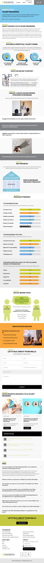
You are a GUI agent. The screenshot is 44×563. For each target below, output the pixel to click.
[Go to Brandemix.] (3, 19)
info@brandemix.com (28, 545)
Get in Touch (22, 523)
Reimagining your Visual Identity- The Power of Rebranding (9, 420)
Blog (3, 543)
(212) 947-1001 (27, 543)
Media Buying (26, 533)
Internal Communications (7, 535)
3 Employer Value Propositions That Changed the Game (18, 455)
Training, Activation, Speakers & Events (10, 537)
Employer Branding (6, 531)
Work (24, 2)
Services (18, 2)
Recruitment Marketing (7, 533)
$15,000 (30, 82)
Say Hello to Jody (28, 0)
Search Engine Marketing (28, 535)
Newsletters (5, 547)
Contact (30, 2)
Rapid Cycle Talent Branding (29, 537)
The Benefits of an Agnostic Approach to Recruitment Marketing (31, 420)
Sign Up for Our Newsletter (29, 548)
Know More (7, 428)
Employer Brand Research (28, 531)
